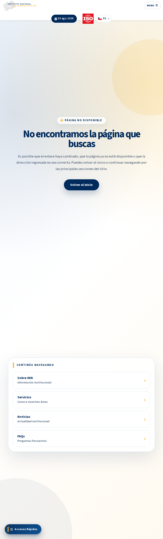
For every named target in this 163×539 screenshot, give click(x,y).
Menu (151, 5)
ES (104, 18)
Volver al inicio (81, 184)
